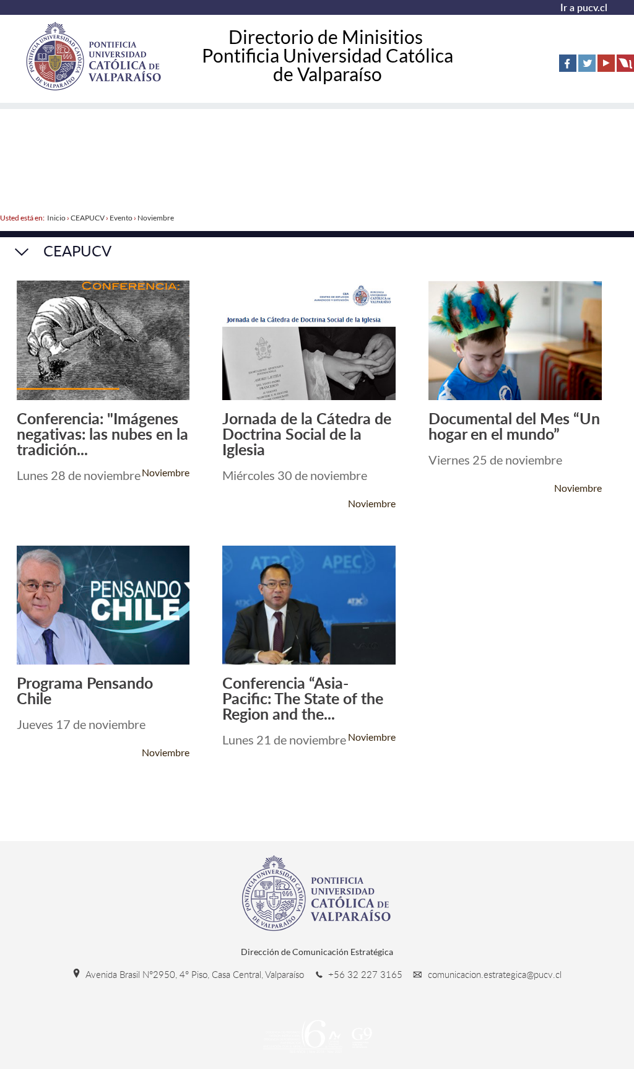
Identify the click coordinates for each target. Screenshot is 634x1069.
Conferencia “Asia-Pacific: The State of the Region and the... (302, 698)
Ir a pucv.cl (583, 7)
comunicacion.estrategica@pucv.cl (493, 974)
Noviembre (155, 217)
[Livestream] (625, 63)
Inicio (56, 217)
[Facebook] (567, 63)
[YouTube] (606, 63)
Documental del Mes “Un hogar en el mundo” (514, 426)
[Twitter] (587, 63)
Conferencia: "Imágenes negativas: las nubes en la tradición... (102, 434)
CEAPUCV (88, 217)
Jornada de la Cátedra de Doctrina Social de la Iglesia (306, 434)
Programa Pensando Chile (85, 690)
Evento (121, 217)
